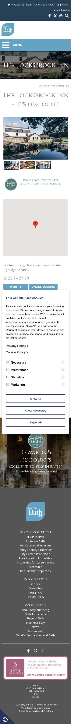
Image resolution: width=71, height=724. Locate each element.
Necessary (18, 362)
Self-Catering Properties (35, 545)
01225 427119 (16, 278)
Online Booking (43, 286)
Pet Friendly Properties (35, 571)
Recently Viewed (35, 4)
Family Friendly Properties (35, 550)
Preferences (19, 369)
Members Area (62, 10)
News (65, 4)
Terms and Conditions (46, 704)
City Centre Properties (35, 554)
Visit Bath (48, 710)
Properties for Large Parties (35, 562)
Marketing (18, 384)
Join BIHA (35, 592)
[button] (35, 224)
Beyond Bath (35, 618)
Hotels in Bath (35, 541)
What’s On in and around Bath (35, 635)
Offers (35, 584)
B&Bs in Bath (35, 537)
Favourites (17, 4)
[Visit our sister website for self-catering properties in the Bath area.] (36, 680)
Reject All (36, 422)
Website (16, 286)
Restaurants (35, 631)
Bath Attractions (35, 614)
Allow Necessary (35, 410)
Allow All (35, 398)
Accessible (35, 567)
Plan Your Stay (35, 622)
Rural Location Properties (35, 558)
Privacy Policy (35, 597)
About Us (53, 4)
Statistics (17, 377)
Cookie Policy (17, 352)
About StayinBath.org (35, 610)
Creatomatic (43, 707)
